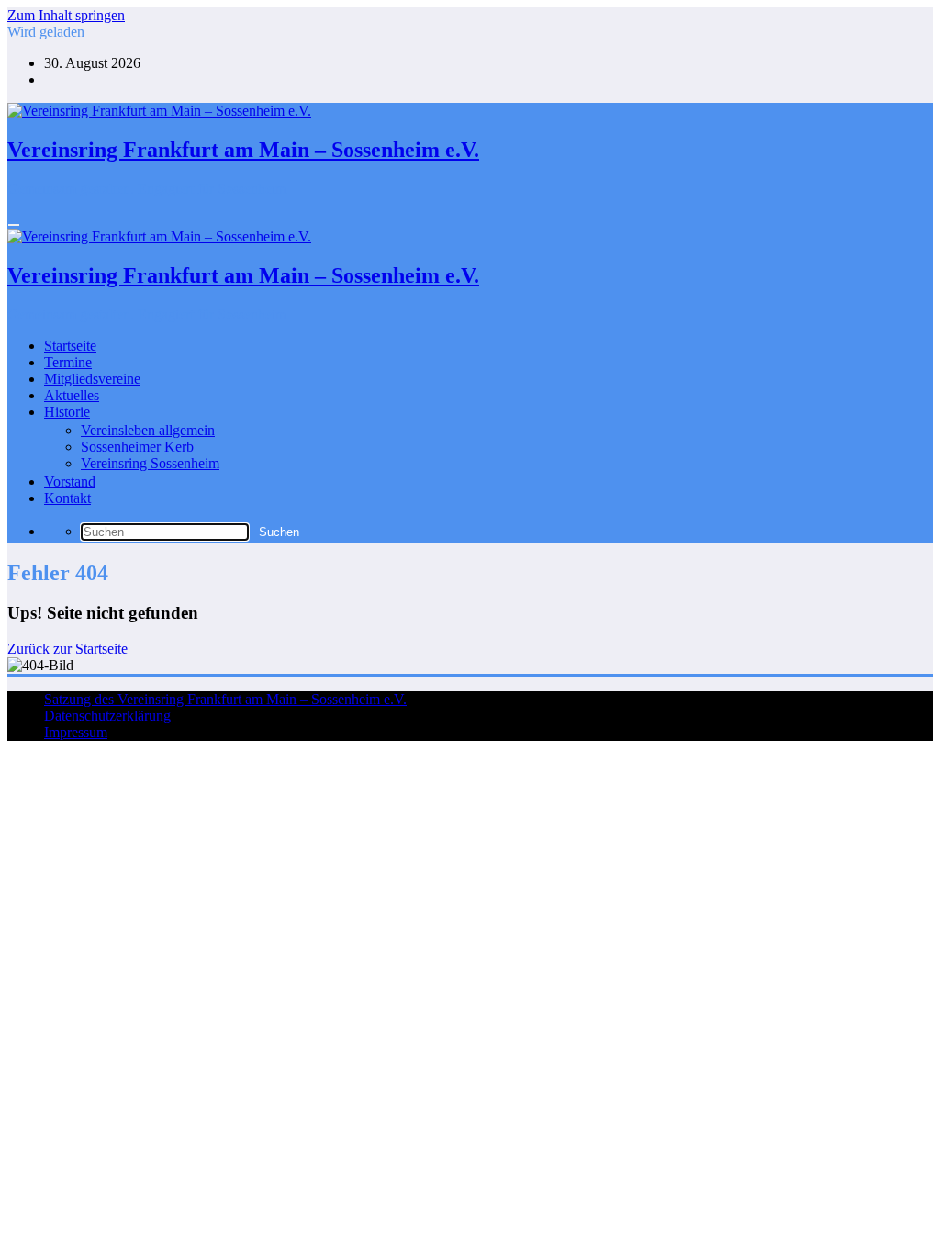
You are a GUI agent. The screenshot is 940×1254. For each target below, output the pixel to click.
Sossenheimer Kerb (137, 446)
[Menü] (13, 225)
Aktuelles (71, 395)
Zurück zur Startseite (67, 648)
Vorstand (69, 481)
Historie (67, 412)
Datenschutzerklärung (107, 715)
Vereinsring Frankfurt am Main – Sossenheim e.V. (243, 150)
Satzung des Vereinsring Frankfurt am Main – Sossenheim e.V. (225, 699)
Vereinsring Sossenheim (150, 463)
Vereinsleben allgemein (148, 430)
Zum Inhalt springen (66, 15)
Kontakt (67, 498)
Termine (68, 362)
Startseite (70, 345)
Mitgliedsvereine (92, 378)
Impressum (75, 732)
